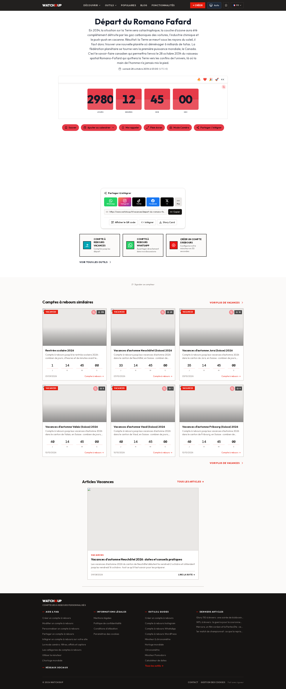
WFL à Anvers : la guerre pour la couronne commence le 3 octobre (218, 622)
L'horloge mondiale (52, 660)
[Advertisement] (143, 159)
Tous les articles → (190, 481)
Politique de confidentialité (107, 623)
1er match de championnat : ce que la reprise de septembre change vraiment (219, 631)
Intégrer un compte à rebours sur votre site (65, 639)
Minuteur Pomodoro (155, 655)
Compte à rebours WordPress (161, 633)
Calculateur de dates (156, 660)
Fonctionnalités (163, 5)
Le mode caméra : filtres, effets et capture (64, 644)
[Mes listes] (226, 5)
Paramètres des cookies (106, 633)
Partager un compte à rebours (58, 633)
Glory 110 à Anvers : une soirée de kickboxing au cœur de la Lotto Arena (219, 617)
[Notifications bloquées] (223, 87)
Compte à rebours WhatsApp (160, 628)
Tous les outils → (154, 665)
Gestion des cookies (213, 682)
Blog (143, 5)
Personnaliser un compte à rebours (60, 628)
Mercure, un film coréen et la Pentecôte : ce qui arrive (218, 626)
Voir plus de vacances (225, 302)
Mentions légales (102, 617)
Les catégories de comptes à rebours (61, 649)
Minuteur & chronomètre (157, 639)
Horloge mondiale (154, 644)
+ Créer (198, 5)
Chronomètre (152, 649)
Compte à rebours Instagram (160, 623)
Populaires (128, 5)
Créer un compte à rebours (56, 617)
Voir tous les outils (93, 262)
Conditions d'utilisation (106, 628)
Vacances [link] (51, 312)
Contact (193, 682)
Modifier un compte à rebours (57, 623)
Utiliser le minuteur (52, 655)
